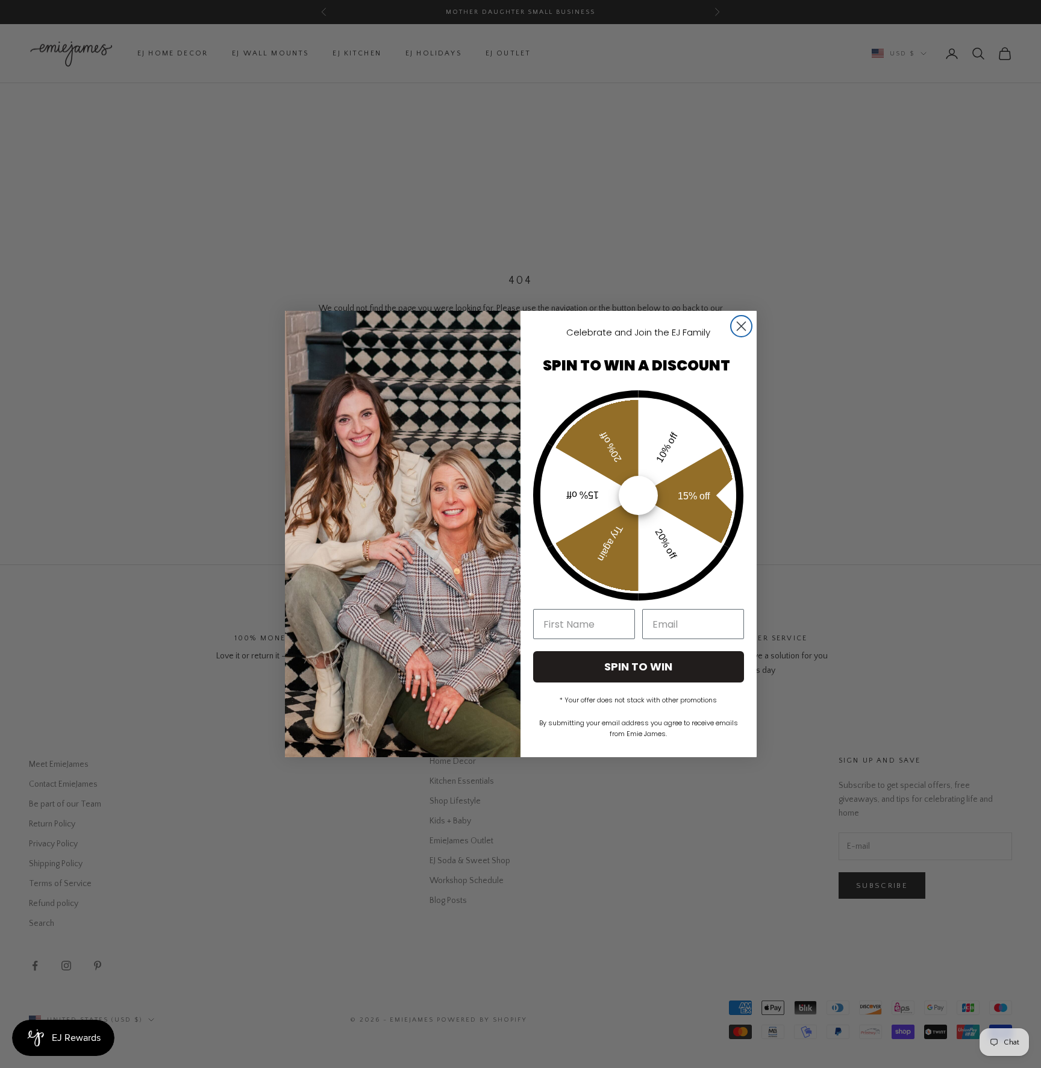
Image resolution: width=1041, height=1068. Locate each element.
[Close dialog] (741, 326)
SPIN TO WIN (638, 666)
